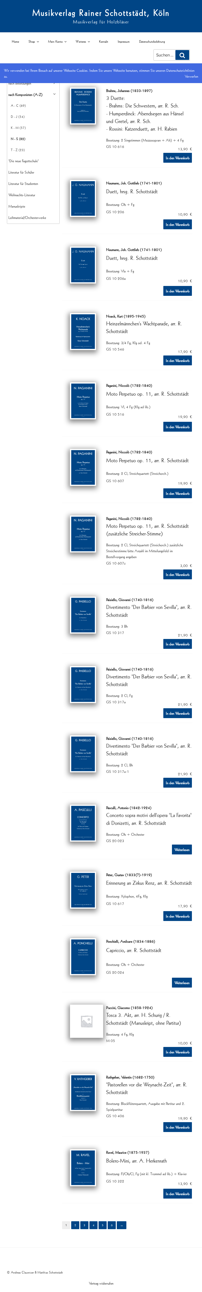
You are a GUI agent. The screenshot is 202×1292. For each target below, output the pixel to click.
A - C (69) (18, 105)
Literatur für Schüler (21, 172)
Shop (32, 41)
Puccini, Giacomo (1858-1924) (129, 1007)
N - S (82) (18, 139)
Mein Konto (55, 41)
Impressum (124, 41)
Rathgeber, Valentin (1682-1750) (130, 1077)
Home (15, 41)
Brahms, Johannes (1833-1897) (129, 90)
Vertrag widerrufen (101, 1283)
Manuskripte (16, 206)
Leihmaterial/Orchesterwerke (27, 217)
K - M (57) (18, 127)
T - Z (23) (18, 150)
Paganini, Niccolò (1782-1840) (129, 385)
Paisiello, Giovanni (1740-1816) (129, 599)
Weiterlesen (181, 849)
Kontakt (103, 41)
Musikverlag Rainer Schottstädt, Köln (101, 12)
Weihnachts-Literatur (21, 194)
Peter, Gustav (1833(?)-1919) (129, 874)
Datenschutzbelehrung (152, 41)
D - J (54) (18, 116)
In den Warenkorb (177, 157)
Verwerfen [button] (191, 76)
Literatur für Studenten (23, 183)
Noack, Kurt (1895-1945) (126, 316)
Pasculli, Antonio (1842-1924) (129, 807)
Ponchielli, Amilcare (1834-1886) (130, 941)
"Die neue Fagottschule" (23, 160)
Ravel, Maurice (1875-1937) (127, 1152)
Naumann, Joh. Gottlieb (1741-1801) (134, 182)
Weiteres (81, 41)
